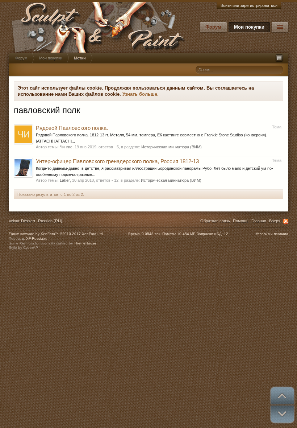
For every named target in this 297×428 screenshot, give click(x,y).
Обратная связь (215, 221)
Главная (258, 221)
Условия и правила (272, 234)
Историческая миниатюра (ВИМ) (171, 147)
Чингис (66, 147)
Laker (65, 180)
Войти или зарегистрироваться (249, 5)
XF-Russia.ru (36, 238)
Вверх (274, 221)
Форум (213, 27)
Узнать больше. (140, 94)
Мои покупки (249, 27)
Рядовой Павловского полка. (72, 128)
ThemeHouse (85, 243)
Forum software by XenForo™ (56, 234)
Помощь (240, 221)
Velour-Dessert (22, 221)
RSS (285, 221)
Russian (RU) (50, 221)
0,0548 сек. (151, 234)
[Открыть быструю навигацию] (279, 58)
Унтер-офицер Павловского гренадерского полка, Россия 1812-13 (117, 161)
